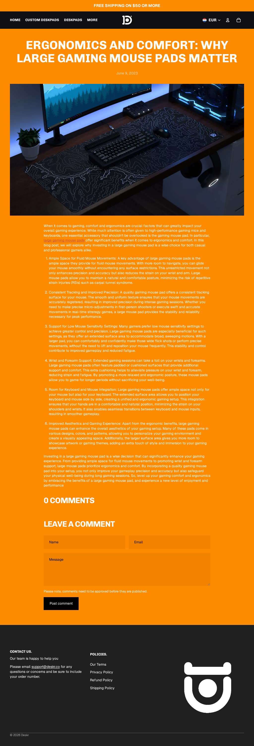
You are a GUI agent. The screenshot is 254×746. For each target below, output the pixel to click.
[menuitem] (92, 20)
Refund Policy (101, 680)
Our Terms (98, 664)
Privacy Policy (101, 672)
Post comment (61, 603)
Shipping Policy (102, 687)
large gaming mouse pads (64, 240)
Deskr (25, 735)
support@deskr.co (46, 666)
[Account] (227, 20)
